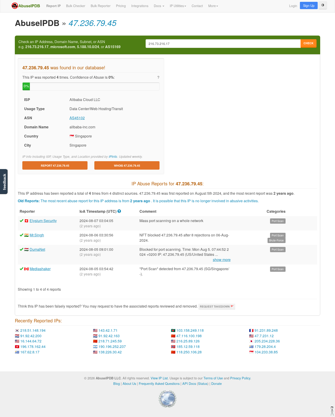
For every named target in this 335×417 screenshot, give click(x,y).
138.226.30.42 (110, 352)
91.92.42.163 (109, 335)
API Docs (189, 383)
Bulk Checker (75, 5)
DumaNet (37, 249)
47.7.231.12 (264, 335)
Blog (116, 383)
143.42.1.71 (108, 330)
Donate (216, 383)
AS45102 (77, 117)
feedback (4, 182)
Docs (158, 5)
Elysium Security (43, 220)
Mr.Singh (37, 235)
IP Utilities (177, 5)
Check (309, 43)
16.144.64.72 (30, 341)
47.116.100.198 (189, 335)
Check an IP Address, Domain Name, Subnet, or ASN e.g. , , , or (69, 44)
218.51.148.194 (33, 330)
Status (202, 383)
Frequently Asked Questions (159, 383)
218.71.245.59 (110, 341)
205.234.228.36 (267, 341)
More (212, 5)
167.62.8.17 (29, 352)
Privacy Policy (240, 378)
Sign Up (308, 5)
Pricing (121, 5)
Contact (197, 5)
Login (293, 5)
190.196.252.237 (112, 346)
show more (222, 259)
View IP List (159, 378)
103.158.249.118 (190, 330)
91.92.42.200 (30, 335)
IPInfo (113, 156)
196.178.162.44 (33, 346)
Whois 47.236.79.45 (127, 165)
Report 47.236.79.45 (55, 165)
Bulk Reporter (101, 5)
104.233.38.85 (266, 352)
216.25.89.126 (188, 341)
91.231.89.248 (266, 330)
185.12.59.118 (188, 346)
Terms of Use (213, 378)
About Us (129, 383)
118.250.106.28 (189, 352)
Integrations (139, 5)
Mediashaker (40, 268)
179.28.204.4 (265, 346)
